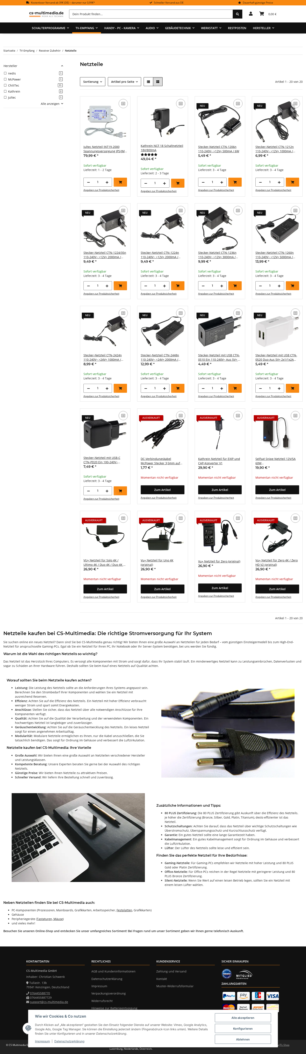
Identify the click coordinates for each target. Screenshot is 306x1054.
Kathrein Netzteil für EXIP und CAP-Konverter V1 (219, 461)
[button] (251, 14)
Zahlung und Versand (171, 971)
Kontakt (161, 979)
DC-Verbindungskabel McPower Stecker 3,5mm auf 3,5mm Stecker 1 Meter (160, 461)
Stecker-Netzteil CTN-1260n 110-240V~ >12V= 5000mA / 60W (274, 255)
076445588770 (40, 993)
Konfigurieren (243, 1028)
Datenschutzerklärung (69, 1041)
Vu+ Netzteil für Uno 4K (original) (157, 562)
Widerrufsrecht (102, 1001)
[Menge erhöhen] (107, 182)
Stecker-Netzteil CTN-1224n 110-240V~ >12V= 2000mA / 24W (160, 255)
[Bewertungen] (149, 154)
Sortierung (90, 82)
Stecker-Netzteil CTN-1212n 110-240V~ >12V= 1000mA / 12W (274, 149)
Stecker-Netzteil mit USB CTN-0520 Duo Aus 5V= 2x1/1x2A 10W (276, 357)
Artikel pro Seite (122, 82)
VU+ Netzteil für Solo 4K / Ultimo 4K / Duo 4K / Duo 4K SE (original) (105, 562)
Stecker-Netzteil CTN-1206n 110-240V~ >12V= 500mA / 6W (218, 149)
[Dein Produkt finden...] (237, 14)
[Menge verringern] (88, 182)
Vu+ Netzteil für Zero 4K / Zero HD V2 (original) (276, 562)
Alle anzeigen (50, 104)
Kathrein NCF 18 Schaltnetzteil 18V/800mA (162, 148)
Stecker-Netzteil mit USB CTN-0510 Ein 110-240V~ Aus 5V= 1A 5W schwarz (219, 357)
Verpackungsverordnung (108, 993)
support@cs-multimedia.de (49, 1002)
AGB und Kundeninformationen (113, 971)
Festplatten (124, 910)
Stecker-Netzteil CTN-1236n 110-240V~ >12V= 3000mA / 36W (217, 255)
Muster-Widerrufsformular (175, 986)
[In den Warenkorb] (120, 182)
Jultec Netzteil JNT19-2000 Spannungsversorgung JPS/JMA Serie (105, 149)
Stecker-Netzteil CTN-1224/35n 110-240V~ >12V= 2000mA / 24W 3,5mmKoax (104, 255)
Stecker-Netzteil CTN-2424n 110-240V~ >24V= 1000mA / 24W (102, 357)
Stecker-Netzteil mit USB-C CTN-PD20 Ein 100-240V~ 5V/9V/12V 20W (101, 460)
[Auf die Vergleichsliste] (123, 103)
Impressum (42, 1041)
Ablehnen (243, 1039)
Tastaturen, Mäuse (50, 919)
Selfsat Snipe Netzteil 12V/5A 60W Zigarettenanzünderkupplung (276, 461)
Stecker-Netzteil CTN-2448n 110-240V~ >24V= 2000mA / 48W (160, 357)
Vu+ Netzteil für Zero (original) (219, 561)
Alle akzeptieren (242, 1017)
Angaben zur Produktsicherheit (101, 190)
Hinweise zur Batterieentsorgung (114, 1008)
